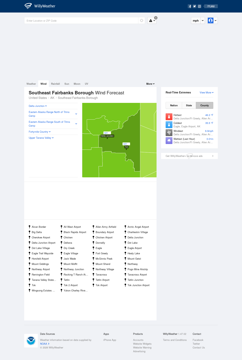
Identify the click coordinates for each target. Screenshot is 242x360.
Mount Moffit (70, 264)
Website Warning (142, 347)
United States (38, 97)
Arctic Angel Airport (138, 227)
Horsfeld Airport (40, 258)
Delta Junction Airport (43, 242)
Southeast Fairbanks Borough (78, 97)
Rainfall (55, 83)
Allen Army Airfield (106, 227)
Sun (66, 83)
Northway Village (105, 269)
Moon (77, 83)
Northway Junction (74, 269)
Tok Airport (102, 285)
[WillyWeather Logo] (42, 6)
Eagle (99, 248)
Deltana (68, 242)
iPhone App (109, 340)
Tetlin (67, 280)
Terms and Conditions (175, 340)
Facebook (198, 340)
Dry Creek (69, 248)
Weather (31, 83)
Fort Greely (102, 253)
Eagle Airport (135, 248)
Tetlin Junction (135, 280)
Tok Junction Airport (139, 285)
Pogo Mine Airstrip (138, 269)
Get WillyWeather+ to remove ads (184, 156)
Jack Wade (70, 258)
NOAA (43, 343)
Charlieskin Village (138, 232)
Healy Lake (134, 253)
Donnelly (100, 242)
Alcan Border (39, 227)
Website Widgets (142, 343)
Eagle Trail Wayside (42, 253)
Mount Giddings (40, 264)
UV (86, 83)
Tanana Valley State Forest (45, 280)
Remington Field (41, 274)
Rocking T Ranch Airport (77, 274)
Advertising (139, 351)
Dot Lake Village (41, 248)
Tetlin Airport (102, 280)
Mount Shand (103, 264)
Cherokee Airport (41, 237)
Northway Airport (41, 269)
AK (52, 97)
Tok (34, 285)
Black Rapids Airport (75, 232)
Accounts (138, 340)
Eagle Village (71, 253)
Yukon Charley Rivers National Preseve (77, 290)
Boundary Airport (105, 232)
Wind (43, 83)
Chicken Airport (104, 237)
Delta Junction (135, 237)
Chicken (68, 237)
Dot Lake (132, 242)
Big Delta (37, 232)
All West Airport (72, 227)
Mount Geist (134, 258)
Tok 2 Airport (71, 285)
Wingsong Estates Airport (45, 290)
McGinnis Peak (104, 258)
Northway (133, 264)
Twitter (196, 343)
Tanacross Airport (137, 274)
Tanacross (101, 274)
